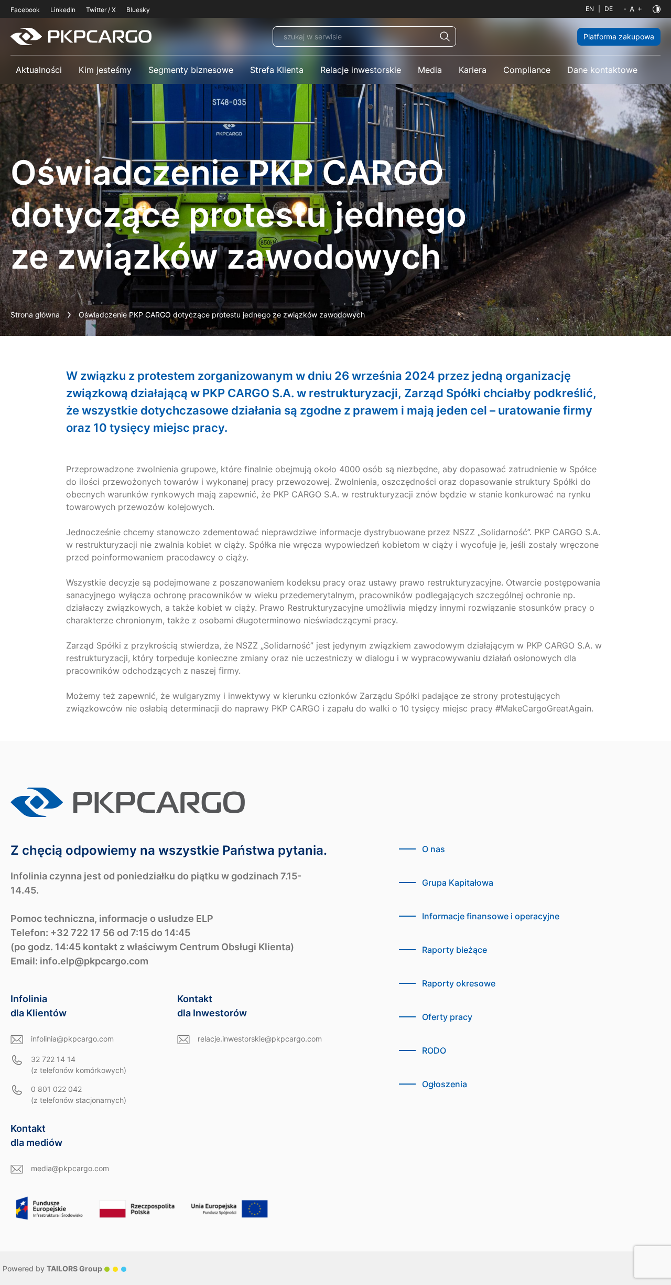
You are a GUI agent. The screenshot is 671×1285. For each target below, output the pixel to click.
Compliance (526, 70)
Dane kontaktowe (602, 70)
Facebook (25, 10)
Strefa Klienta (277, 70)
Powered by (52, 1268)
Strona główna (35, 314)
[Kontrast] (657, 9)
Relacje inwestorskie (360, 70)
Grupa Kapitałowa (457, 882)
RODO (434, 1050)
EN (590, 9)
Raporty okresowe (458, 983)
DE (608, 9)
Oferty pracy (447, 1017)
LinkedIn (62, 10)
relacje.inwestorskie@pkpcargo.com (260, 1038)
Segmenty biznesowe (190, 70)
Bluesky (138, 10)
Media (430, 70)
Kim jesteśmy (105, 70)
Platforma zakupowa (618, 36)
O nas (433, 849)
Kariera (472, 70)
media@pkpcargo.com (70, 1168)
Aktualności (39, 70)
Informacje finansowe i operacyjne (490, 916)
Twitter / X (101, 10)
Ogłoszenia (444, 1084)
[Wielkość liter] (632, 9)
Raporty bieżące (454, 949)
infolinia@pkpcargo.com (72, 1038)
